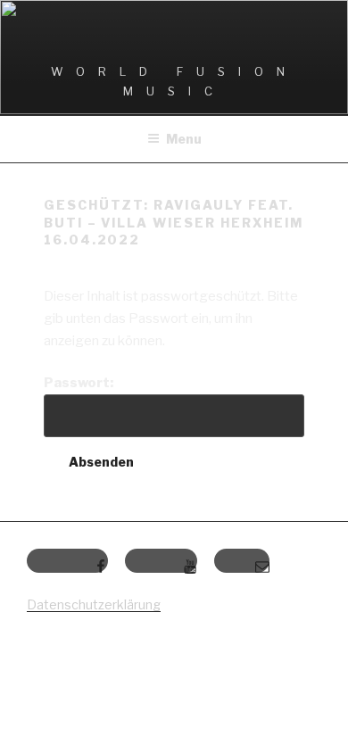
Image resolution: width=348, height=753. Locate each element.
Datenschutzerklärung (94, 604)
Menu (184, 138)
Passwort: (78, 383)
